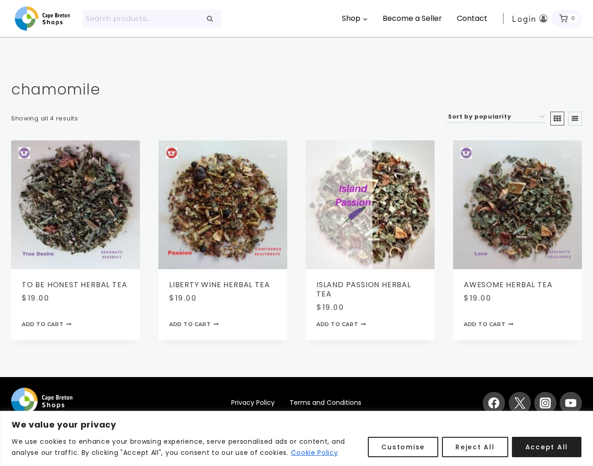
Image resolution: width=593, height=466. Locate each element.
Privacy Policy (253, 402)
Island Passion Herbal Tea (363, 289)
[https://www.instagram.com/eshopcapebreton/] (545, 403)
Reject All (475, 447)
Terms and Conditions (325, 402)
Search (212, 19)
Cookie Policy (314, 452)
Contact (472, 18)
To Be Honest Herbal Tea (74, 284)
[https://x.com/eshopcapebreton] (520, 403)
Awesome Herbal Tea (508, 284)
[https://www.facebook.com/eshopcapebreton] (494, 403)
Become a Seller (412, 18)
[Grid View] (557, 119)
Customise (403, 447)
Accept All (546, 447)
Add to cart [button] (42, 324)
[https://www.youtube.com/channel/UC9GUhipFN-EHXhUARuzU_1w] (571, 403)
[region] (296, 438)
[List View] (575, 119)
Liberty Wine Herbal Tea (219, 284)
